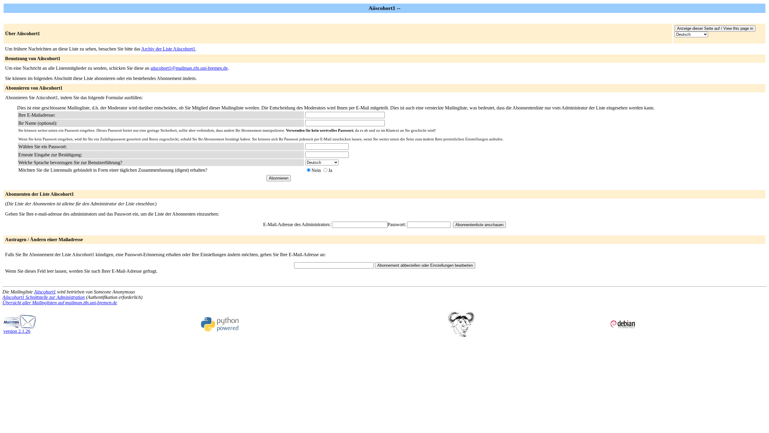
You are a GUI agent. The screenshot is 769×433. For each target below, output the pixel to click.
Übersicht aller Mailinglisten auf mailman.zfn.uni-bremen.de (59, 302)
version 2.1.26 (16, 331)
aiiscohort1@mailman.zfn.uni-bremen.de (189, 68)
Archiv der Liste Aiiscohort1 (168, 48)
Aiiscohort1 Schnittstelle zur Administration (43, 297)
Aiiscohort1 (45, 291)
